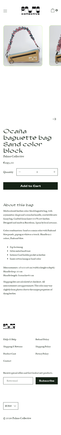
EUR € (8, 405)
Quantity (8, 172)
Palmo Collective (21, 418)
